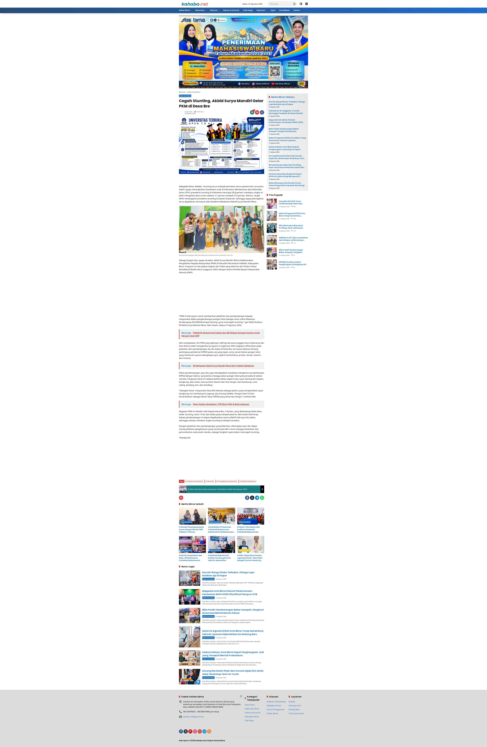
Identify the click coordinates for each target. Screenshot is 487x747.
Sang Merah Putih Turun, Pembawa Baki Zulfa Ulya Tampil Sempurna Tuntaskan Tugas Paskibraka (292, 202)
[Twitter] (252, 498)
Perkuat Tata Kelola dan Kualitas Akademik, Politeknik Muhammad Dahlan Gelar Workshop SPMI (250, 529)
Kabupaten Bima (244, 550)
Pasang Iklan (294, 709)
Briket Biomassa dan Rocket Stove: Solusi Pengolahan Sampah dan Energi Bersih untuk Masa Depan (286, 184)
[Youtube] (200, 731)
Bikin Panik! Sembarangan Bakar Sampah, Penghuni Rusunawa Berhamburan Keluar (233, 611)
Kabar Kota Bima (185, 96)
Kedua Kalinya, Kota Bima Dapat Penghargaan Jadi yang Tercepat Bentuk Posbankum (233, 654)
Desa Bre (210, 481)
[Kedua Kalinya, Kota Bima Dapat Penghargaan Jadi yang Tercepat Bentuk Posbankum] (189, 658)
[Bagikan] (262, 112)
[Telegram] (257, 498)
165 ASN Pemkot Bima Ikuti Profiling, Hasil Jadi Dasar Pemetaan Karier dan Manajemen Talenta (286, 166)
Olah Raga (249, 720)
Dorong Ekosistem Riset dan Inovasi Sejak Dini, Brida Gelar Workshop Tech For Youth (232, 672)
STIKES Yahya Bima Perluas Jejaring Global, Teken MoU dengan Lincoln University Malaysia (250, 558)
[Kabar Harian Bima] (195, 3)
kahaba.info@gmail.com (193, 716)
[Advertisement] (208, 178)
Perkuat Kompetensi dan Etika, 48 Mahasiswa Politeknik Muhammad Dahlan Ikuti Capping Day (191, 558)
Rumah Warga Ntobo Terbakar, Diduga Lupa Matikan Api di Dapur (287, 103)
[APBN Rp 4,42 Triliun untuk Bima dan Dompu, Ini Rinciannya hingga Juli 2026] (272, 240)
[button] (294, 4)
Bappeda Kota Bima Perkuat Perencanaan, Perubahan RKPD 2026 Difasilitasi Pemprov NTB (229, 592)
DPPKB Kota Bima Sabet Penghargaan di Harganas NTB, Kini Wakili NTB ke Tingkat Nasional (293, 263)
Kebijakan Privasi (274, 705)
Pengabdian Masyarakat (228, 481)
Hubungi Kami (295, 705)
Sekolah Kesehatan (248, 481)
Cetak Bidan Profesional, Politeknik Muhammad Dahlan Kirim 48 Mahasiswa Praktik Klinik (221, 529)
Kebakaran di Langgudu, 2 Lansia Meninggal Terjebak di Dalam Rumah (286, 112)
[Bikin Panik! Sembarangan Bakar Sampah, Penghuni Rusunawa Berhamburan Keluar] (189, 615)
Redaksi (292, 701)
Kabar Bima (250, 705)
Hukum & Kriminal (252, 712)
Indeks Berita (272, 713)
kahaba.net (188, 111)
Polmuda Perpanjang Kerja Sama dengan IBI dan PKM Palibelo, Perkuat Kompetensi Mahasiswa (191, 529)
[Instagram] (195, 731)
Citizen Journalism (296, 713)
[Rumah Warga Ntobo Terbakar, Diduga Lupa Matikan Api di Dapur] (189, 578)
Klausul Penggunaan (275, 709)
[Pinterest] (190, 731)
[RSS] (209, 731)
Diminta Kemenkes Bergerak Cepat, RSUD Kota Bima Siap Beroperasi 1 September (285, 175)
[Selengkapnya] (241, 696)
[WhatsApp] (262, 498)
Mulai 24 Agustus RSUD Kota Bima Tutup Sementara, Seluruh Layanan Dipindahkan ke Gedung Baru (233, 632)
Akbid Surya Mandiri (195, 481)
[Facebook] (247, 498)
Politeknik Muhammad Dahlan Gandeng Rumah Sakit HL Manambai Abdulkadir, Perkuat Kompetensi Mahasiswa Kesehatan (219, 558)
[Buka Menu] (306, 3)
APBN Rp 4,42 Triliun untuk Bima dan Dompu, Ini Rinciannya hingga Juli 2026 (293, 238)
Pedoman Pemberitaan (276, 701)
